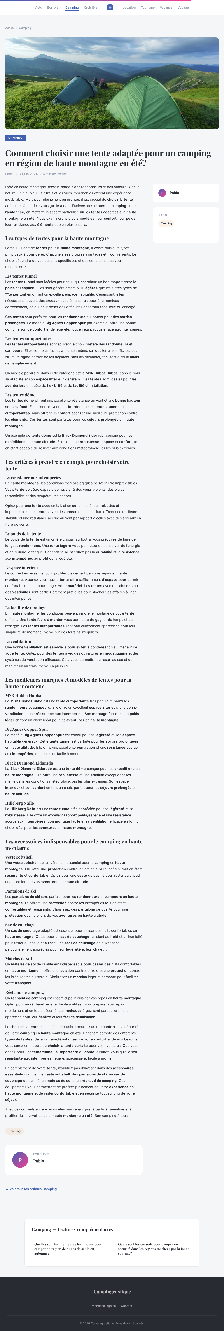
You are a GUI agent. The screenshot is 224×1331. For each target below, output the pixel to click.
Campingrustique (112, 1291)
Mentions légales (104, 1306)
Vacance (166, 7)
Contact (126, 1306)
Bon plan (53, 7)
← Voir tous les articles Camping (31, 1189)
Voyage (183, 7)
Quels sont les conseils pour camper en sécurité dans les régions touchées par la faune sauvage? (153, 1249)
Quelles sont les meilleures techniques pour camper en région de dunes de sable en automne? (68, 1249)
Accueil (10, 28)
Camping (72, 7)
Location (129, 7)
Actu (38, 7)
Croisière (90, 7)
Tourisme (148, 7)
